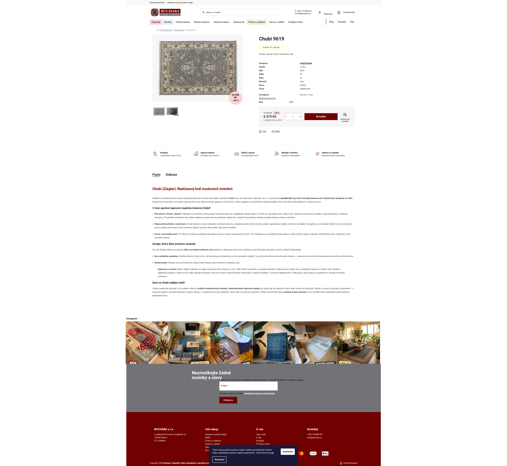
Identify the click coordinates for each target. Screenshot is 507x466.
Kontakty (260, 441)
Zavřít (312, 131)
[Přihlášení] (326, 11)
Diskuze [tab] (171, 174)
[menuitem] (156, 22)
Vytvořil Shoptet (350, 463)
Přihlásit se (228, 400)
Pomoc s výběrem (213, 441)
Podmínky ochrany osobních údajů (180, 3)
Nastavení (219, 459)
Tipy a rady (261, 434)
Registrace (328, 14)
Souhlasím (288, 451)
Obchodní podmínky (157, 3)
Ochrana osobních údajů (216, 434)
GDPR (207, 437)
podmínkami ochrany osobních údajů (259, 393)
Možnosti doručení (267, 98)
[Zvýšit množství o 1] (300, 116)
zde (272, 453)
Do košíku (321, 116)
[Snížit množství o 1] (286, 116)
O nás (258, 437)
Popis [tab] (156, 174)
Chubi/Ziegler (306, 63)
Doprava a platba (212, 444)
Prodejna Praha (263, 444)
